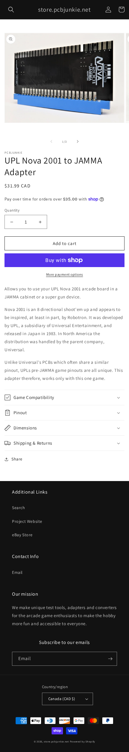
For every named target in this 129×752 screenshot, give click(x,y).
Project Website (27, 521)
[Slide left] (51, 141)
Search (18, 507)
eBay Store (22, 534)
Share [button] (16, 459)
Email (17, 572)
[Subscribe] (110, 659)
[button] (11, 9)
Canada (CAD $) (61, 698)
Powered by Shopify (82, 741)
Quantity (12, 210)
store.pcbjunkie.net (56, 741)
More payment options (64, 274)
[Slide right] (77, 141)
